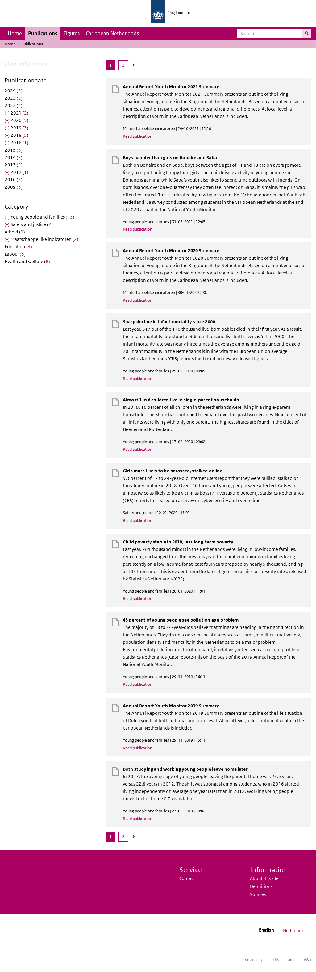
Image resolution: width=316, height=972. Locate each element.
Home (15, 33)
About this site (264, 878)
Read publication (137, 136)
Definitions (261, 886)
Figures (72, 33)
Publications (42, 33)
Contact (187, 878)
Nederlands (294, 930)
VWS (307, 959)
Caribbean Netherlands (112, 33)
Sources (258, 894)
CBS (275, 959)
